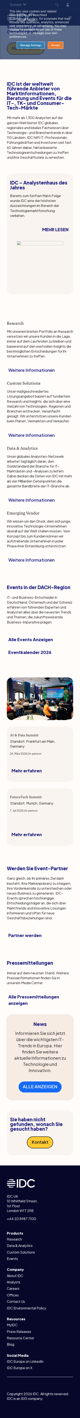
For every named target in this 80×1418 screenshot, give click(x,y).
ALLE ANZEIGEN (40, 1086)
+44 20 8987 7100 (21, 1218)
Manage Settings (30, 45)
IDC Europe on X (19, 1368)
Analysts (13, 1282)
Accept (55, 45)
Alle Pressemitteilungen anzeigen (33, 1000)
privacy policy (28, 18)
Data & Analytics (20, 1245)
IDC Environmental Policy (26, 1308)
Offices (13, 1295)
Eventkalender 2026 (29, 652)
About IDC (15, 1275)
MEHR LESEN (55, 229)
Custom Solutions (21, 1252)
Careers (13, 1288)
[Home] (21, 1183)
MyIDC (12, 1325)
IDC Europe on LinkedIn (25, 1361)
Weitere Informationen (31, 370)
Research (14, 1239)
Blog (10, 1344)
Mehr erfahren (27, 770)
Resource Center (20, 1338)
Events (12, 1258)
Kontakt (40, 1142)
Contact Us (16, 1301)
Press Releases (19, 1331)
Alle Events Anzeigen (30, 639)
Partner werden (25, 935)
